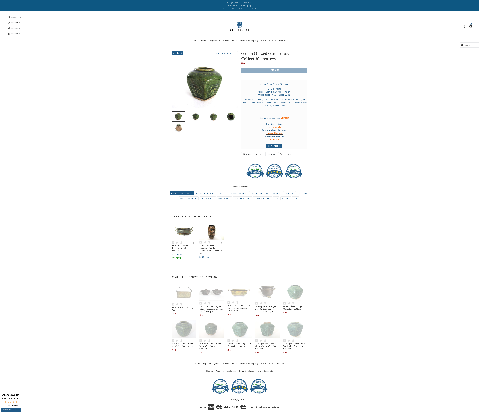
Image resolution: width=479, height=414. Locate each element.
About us (220, 371)
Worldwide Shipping (249, 40)
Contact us (231, 371)
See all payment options (267, 407)
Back (179, 53)
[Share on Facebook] (174, 242)
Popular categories (211, 40)
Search (209, 371)
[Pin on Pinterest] (182, 242)
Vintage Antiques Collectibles (239, 6)
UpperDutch (241, 400)
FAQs (263, 40)
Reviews (282, 40)
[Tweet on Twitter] (178, 242)
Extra (273, 40)
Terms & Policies (246, 371)
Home (195, 40)
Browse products (230, 40)
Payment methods (265, 371)
